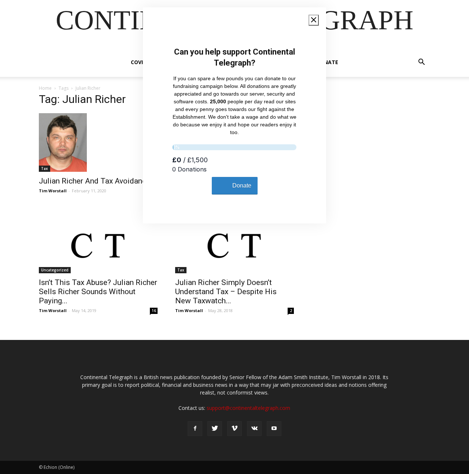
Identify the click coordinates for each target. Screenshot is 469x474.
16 (154, 310)
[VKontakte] (254, 428)
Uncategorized (55, 270)
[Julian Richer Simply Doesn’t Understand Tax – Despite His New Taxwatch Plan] (234, 244)
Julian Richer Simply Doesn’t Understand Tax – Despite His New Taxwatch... (226, 291)
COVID (139, 62)
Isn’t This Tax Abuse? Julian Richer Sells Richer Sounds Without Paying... (98, 291)
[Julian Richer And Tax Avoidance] (98, 142)
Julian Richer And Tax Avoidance (94, 181)
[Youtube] (274, 428)
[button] (421, 62)
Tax (44, 168)
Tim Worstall (53, 190)
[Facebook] (195, 428)
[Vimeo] (234, 428)
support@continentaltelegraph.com (248, 407)
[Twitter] (214, 428)
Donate (327, 62)
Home (45, 88)
